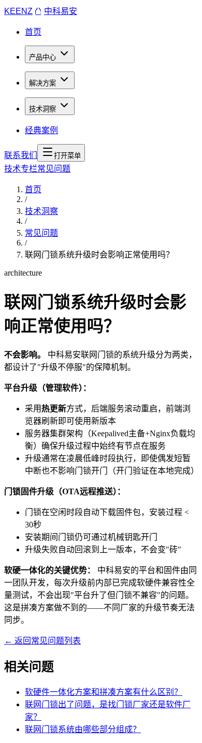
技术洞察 (42, 109)
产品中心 (42, 57)
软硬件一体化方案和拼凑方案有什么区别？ (103, 692)
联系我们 (20, 155)
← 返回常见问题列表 (42, 640)
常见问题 (41, 232)
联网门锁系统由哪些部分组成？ (83, 729)
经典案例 (41, 130)
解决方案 (42, 83)
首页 (33, 31)
